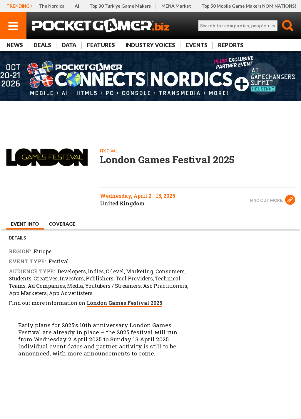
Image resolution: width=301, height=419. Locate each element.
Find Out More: (267, 200)
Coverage (62, 224)
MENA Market (176, 6)
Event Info (25, 224)
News (14, 44)
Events (197, 44)
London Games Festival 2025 (124, 303)
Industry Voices (150, 44)
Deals (42, 44)
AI (77, 6)
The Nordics (51, 6)
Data (69, 44)
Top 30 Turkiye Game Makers (120, 6)
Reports (230, 44)
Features (101, 44)
